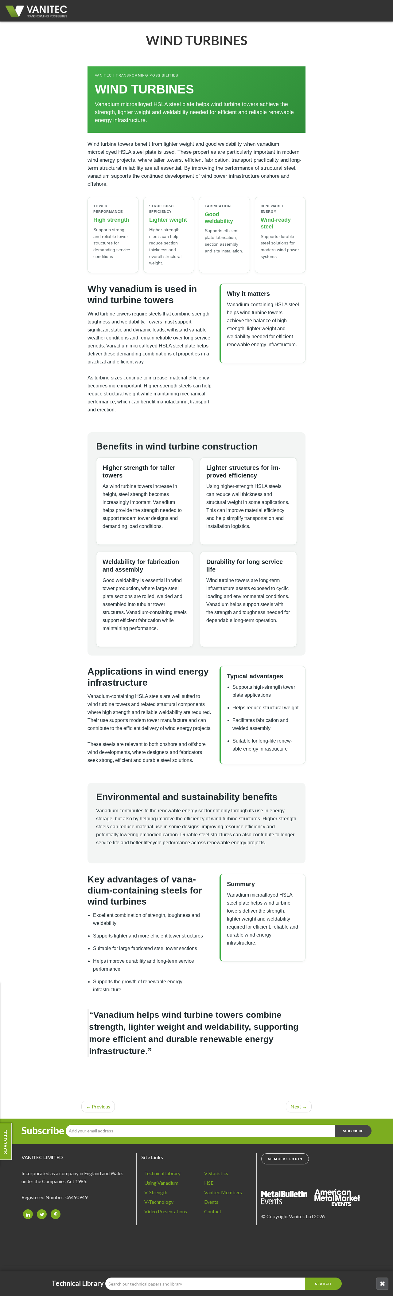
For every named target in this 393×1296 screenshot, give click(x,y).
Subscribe (42, 1130)
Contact (212, 1211)
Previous (98, 1106)
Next (298, 1106)
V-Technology (158, 1202)
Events (211, 1202)
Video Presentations (165, 1211)
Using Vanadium (161, 1183)
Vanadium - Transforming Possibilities (38, 12)
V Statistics (216, 1173)
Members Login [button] (285, 1159)
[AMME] (287, 1197)
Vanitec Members (223, 1192)
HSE (208, 1183)
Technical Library (162, 1173)
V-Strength (155, 1192)
